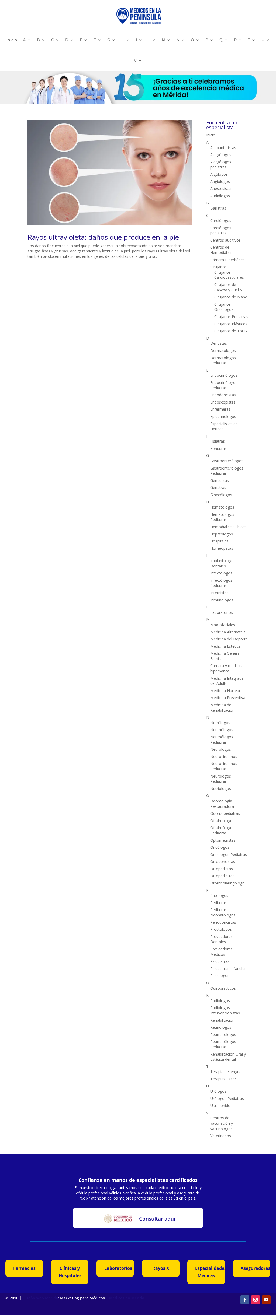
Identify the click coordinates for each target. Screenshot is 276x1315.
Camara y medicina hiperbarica (227, 668)
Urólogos (218, 1091)
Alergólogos (220, 154)
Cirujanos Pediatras (231, 316)
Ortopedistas (221, 868)
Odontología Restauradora (222, 803)
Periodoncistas (223, 922)
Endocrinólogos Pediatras (223, 385)
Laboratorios (221, 612)
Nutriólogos (220, 788)
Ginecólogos (221, 494)
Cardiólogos (220, 220)
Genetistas (219, 480)
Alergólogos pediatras (220, 164)
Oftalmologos (222, 820)
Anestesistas (221, 188)
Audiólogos (220, 195)
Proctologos (221, 929)
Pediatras (218, 902)
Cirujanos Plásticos (230, 323)
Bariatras (218, 208)
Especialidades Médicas (210, 1271)
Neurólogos (220, 749)
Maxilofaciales (222, 624)
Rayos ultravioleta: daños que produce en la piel (104, 237)
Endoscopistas (223, 402)
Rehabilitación (222, 1020)
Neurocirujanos (223, 756)
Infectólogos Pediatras (221, 583)
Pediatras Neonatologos (223, 912)
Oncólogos (219, 847)
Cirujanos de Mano (230, 296)
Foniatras (218, 448)
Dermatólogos (223, 350)
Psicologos (219, 975)
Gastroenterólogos (226, 460)
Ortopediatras (222, 875)
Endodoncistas (223, 394)
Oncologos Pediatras (228, 854)
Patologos (219, 895)
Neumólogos (221, 729)
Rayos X (160, 1268)
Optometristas (223, 840)
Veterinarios (220, 1135)
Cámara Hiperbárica (227, 259)
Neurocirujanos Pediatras (223, 766)
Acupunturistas (223, 147)
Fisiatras (217, 441)
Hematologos (222, 507)
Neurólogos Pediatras (220, 779)
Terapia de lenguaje (227, 1071)
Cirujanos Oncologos (223, 307)
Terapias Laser (223, 1078)
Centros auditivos (225, 240)
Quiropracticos (223, 988)
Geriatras (218, 487)
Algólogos (219, 174)
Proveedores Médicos (221, 951)
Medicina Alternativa (228, 631)
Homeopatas (221, 548)
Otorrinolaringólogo (227, 883)
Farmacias (24, 1268)
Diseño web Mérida (40, 1297)
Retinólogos (220, 1027)
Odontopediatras (225, 813)
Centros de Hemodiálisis (221, 250)
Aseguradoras (255, 1268)
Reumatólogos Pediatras (223, 1044)
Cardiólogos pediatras (220, 230)
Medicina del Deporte (229, 638)
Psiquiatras (219, 961)
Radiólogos (220, 1000)
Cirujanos (218, 266)
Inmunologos (221, 599)
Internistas (219, 592)
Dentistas (218, 343)
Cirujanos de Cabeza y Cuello (228, 287)
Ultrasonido (220, 1105)
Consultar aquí (157, 1218)
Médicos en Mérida (126, 1297)
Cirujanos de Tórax (230, 330)
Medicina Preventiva (227, 697)
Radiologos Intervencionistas (225, 1010)
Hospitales (219, 541)
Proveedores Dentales (221, 939)
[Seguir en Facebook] (244, 1299)
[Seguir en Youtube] (266, 1299)
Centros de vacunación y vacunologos (221, 1123)
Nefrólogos (220, 722)
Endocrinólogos (223, 375)
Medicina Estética (225, 646)
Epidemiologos (223, 416)
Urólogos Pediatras (227, 1098)
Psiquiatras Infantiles (228, 968)
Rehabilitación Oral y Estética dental (228, 1057)
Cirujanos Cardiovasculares (229, 275)
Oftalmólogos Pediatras (222, 830)
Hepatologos (221, 534)
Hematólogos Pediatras (222, 517)
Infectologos (221, 573)
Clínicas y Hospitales (70, 1271)
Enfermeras (220, 409)
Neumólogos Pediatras (221, 739)
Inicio (11, 39)
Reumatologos (223, 1034)
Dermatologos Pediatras (223, 360)
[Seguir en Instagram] (255, 1299)
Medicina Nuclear (225, 690)
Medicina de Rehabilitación (222, 707)
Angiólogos (220, 181)
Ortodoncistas (222, 861)
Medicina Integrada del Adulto (227, 681)
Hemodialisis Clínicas (228, 526)
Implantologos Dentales (223, 563)
